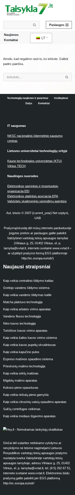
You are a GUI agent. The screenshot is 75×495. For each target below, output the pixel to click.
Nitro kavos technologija (19, 323)
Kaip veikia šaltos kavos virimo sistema (30, 337)
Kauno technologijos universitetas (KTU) (34, 161)
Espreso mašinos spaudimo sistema (28, 359)
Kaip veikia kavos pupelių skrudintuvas (29, 345)
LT (43, 38)
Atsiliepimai (61, 98)
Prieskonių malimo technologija (24, 366)
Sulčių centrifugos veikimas (21, 409)
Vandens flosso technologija (22, 316)
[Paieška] (35, 25)
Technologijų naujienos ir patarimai (27, 98)
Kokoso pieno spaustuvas (20, 387)
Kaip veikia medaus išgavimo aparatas (29, 416)
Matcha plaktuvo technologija (22, 302)
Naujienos (11, 34)
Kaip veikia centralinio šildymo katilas (28, 280)
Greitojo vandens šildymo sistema (26, 288)
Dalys (28, 103)
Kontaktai (11, 40)
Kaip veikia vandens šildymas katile (27, 295)
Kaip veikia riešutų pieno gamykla (26, 394)
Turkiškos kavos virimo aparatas (25, 330)
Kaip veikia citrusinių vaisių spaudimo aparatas (34, 402)
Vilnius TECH (16, 166)
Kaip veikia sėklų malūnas (21, 373)
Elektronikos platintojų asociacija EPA (32, 196)
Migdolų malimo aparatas (20, 380)
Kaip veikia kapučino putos (21, 352)
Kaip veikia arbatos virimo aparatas (27, 309)
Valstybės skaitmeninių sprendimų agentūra (36, 201)
